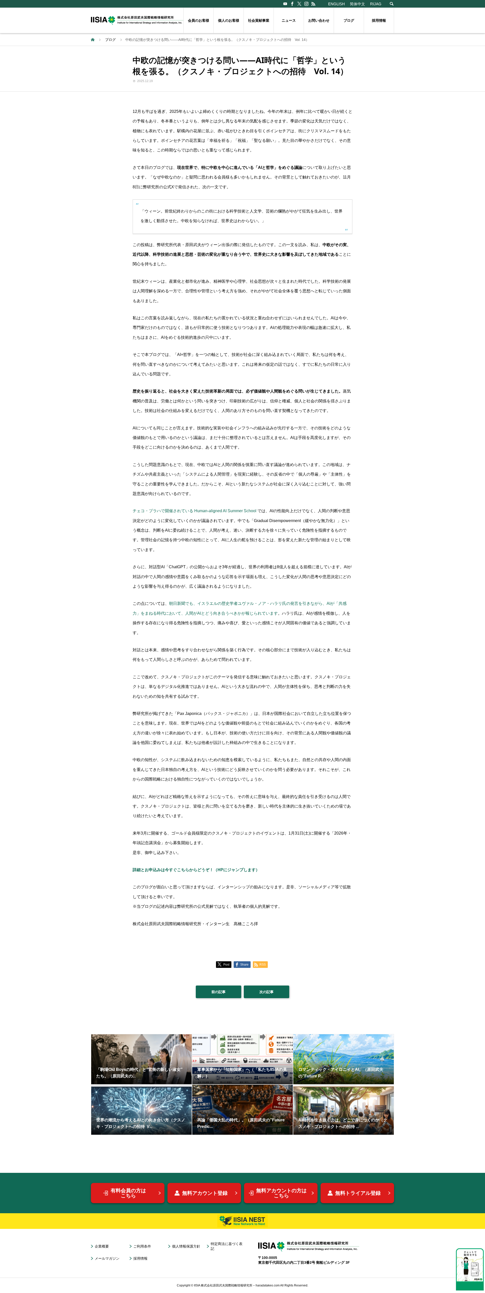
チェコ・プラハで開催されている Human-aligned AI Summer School (194, 511)
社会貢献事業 (258, 20)
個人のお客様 (228, 20)
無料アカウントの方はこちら (281, 1193)
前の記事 (218, 992)
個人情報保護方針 (186, 1246)
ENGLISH (336, 4)
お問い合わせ (318, 20)
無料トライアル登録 (358, 1193)
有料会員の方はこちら (128, 1193)
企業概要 (102, 1246)
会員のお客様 (198, 20)
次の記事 (266, 992)
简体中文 (357, 4)
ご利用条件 (142, 1246)
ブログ (349, 20)
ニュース (289, 20)
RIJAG (375, 4)
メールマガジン (107, 1258)
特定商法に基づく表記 (227, 1246)
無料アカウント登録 (205, 1193)
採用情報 (379, 20)
